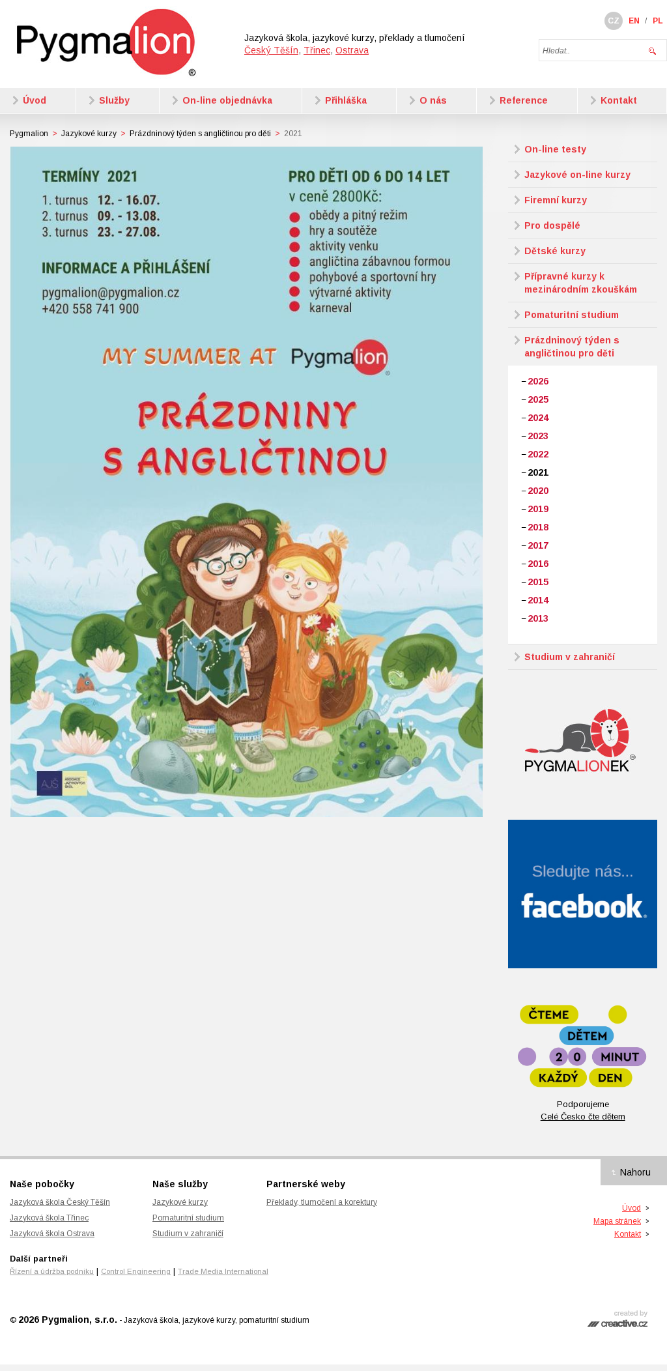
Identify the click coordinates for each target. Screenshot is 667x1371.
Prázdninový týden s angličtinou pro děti (200, 133)
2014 (538, 600)
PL (658, 20)
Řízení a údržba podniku (52, 1271)
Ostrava (352, 50)
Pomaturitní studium (188, 1217)
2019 (538, 509)
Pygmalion (29, 133)
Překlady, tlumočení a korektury (321, 1202)
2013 (538, 618)
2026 (538, 381)
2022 (538, 454)
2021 (538, 472)
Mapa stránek (617, 1221)
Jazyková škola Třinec (49, 1217)
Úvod (631, 1208)
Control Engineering (136, 1271)
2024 (538, 417)
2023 (538, 436)
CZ (613, 20)
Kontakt (627, 1234)
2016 (538, 563)
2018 (538, 527)
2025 (538, 399)
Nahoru (635, 1172)
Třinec (317, 50)
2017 (538, 545)
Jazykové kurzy (89, 133)
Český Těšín (271, 50)
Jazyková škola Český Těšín (60, 1202)
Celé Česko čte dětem (583, 1116)
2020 (538, 490)
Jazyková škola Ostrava (52, 1233)
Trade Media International (223, 1271)
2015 (538, 582)
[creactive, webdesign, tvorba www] (617, 1323)
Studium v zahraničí (187, 1233)
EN (634, 20)
